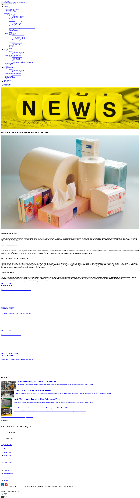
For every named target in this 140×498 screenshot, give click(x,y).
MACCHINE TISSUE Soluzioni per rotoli (7, 284)
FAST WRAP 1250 (16, 23)
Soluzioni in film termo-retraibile (13, 55)
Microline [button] (6, 6)
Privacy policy (8, 477)
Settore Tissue (7, 452)
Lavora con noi (7, 84)
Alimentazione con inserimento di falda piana (22, 62)
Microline (6, 449)
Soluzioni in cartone (11, 50)
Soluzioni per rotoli (10, 14)
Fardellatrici (12, 25)
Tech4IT (22, 491)
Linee (10, 32)
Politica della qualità (11, 11)
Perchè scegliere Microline (12, 9)
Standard (17, 36)
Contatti (5, 82)
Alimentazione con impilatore (19, 61)
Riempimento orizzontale (18, 16)
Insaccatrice (12, 74)
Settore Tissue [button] (7, 13)
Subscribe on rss (8, 473)
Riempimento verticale (17, 17)
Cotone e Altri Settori (9, 459)
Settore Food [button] (6, 49)
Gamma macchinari (10, 10)
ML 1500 (14, 26)
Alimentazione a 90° (17, 58)
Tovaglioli (17, 40)
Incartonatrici (12, 15)
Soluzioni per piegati (11, 33)
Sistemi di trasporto (13, 30)
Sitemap (6, 480)
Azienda (8, 7)
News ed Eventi (7, 80)
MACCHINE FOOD (7, 330)
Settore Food (7, 455)
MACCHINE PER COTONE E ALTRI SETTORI (9, 354)
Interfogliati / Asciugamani (21, 37)
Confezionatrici (12, 18)
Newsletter (6, 81)
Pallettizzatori (12, 29)
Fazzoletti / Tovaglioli (20, 38)
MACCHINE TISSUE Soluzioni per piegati (7, 307)
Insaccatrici (11, 21)
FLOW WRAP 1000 (17, 22)
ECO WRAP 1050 (16, 24)
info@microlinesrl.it (6, 445)
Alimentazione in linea (17, 57)
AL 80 (13, 19)
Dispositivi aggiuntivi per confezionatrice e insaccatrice (22, 28)
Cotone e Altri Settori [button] (8, 67)
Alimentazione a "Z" (17, 59)
